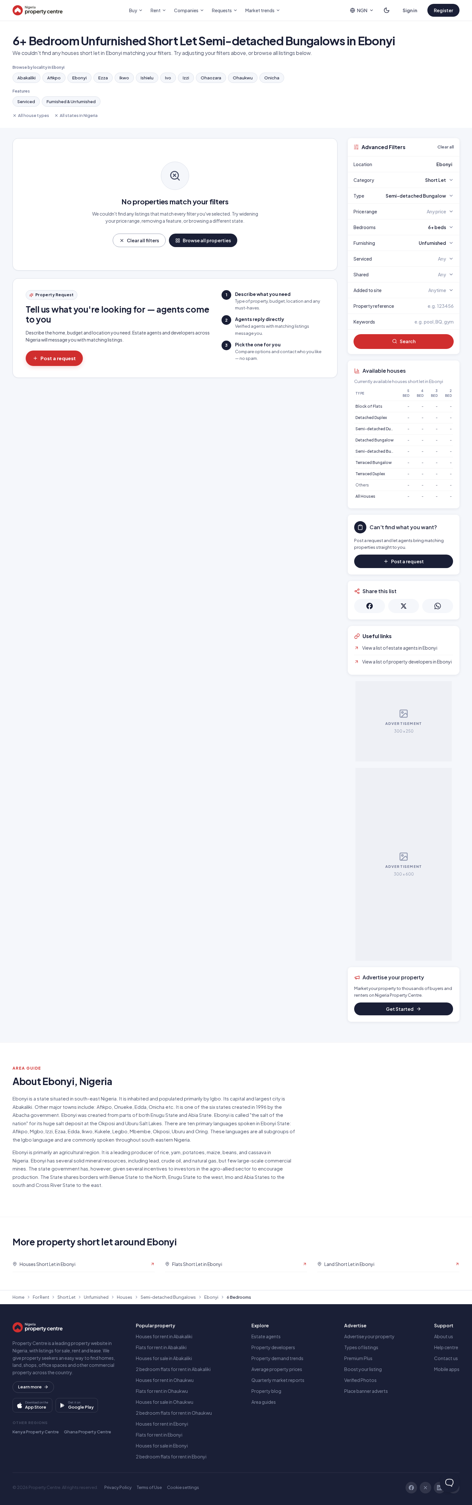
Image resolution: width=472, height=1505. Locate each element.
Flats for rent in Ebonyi (159, 1435)
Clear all (445, 146)
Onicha (271, 77)
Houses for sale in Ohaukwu (164, 1402)
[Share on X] (403, 606)
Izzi (186, 77)
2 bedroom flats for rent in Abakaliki (173, 1369)
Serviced (26, 101)
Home (18, 1297)
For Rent (41, 1297)
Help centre (446, 1347)
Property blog (266, 1391)
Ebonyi (79, 77)
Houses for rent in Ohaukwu (165, 1380)
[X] (425, 1487)
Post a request (58, 358)
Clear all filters (143, 240)
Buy (133, 10)
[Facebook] (411, 1487)
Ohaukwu (243, 77)
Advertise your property (369, 1336)
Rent (156, 10)
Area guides (263, 1402)
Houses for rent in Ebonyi (162, 1424)
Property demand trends (277, 1358)
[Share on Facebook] (369, 606)
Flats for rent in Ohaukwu (162, 1391)
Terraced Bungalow (373, 462)
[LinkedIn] (439, 1487)
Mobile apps (446, 1369)
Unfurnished (96, 1297)
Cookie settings (183, 1487)
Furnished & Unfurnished (71, 101)
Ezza (103, 77)
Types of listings (361, 1347)
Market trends (260, 10)
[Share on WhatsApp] (437, 606)
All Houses (365, 496)
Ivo (168, 77)
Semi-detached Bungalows (168, 1297)
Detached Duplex (371, 417)
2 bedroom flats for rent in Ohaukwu (174, 1413)
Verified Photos (360, 1380)
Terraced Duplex (370, 473)
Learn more (30, 1386)
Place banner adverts (366, 1391)
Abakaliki (26, 77)
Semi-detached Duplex (376, 428)
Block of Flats (368, 406)
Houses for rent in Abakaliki (164, 1336)
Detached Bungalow (374, 440)
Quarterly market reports (277, 1380)
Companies (186, 10)
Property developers (273, 1347)
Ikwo (124, 77)
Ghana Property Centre (87, 1431)
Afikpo (54, 77)
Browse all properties (207, 240)
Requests (222, 10)
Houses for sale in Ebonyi (162, 1445)
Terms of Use (149, 1487)
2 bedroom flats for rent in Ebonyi (171, 1456)
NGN (362, 10)
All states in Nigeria (79, 115)
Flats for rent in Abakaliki (161, 1347)
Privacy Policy (118, 1487)
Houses (124, 1297)
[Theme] (386, 10)
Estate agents (266, 1336)
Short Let (66, 1297)
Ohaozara (211, 77)
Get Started (400, 1009)
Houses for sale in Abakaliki (164, 1358)
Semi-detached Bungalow (380, 451)
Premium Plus (358, 1358)
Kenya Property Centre (36, 1431)
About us (443, 1336)
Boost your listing (363, 1369)
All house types (33, 115)
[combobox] (419, 164)
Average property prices (276, 1369)
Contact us (446, 1358)
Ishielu (147, 77)
